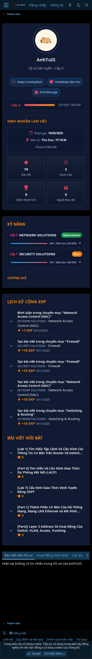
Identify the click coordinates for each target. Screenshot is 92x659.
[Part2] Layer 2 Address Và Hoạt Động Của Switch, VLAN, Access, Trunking (49, 528)
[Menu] (6, 5)
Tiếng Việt (19, 633)
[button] (78, 5)
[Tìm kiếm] (86, 5)
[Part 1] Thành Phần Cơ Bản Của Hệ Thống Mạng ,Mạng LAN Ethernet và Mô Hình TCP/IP (49, 511)
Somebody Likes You (67, 82)
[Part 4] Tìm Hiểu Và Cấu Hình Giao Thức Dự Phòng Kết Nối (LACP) (48, 470)
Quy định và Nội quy (29, 639)
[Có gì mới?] (70, 5)
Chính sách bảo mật (59, 639)
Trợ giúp (81, 639)
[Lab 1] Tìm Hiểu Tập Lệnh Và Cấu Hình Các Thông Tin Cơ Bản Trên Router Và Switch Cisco (50, 453)
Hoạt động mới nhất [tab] (52, 555)
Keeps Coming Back (29, 82)
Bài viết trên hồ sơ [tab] (18, 555)
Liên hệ (8, 639)
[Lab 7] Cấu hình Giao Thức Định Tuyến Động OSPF (47, 490)
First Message (48, 92)
